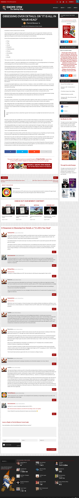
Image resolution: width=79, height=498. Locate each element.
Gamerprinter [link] (11, 232)
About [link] (62, 7)
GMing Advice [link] (32, 26)
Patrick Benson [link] (32, 23)
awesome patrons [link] (68, 20)
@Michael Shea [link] (11, 300)
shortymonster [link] (11, 255)
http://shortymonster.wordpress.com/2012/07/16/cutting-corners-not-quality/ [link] (24, 408)
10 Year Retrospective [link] (11, 1)
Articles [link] (55, 7)
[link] (77, 1)
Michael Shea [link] (11, 269)
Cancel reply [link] (25, 422)
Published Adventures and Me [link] (67, 94)
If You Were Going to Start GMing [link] (68, 91)
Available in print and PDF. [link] (71, 126)
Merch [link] (75, 7)
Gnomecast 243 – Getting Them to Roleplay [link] (49, 217)
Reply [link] (54, 252)
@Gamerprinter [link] (11, 271)
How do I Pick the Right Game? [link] (67, 83)
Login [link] (69, 7)
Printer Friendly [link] (38, 26)
